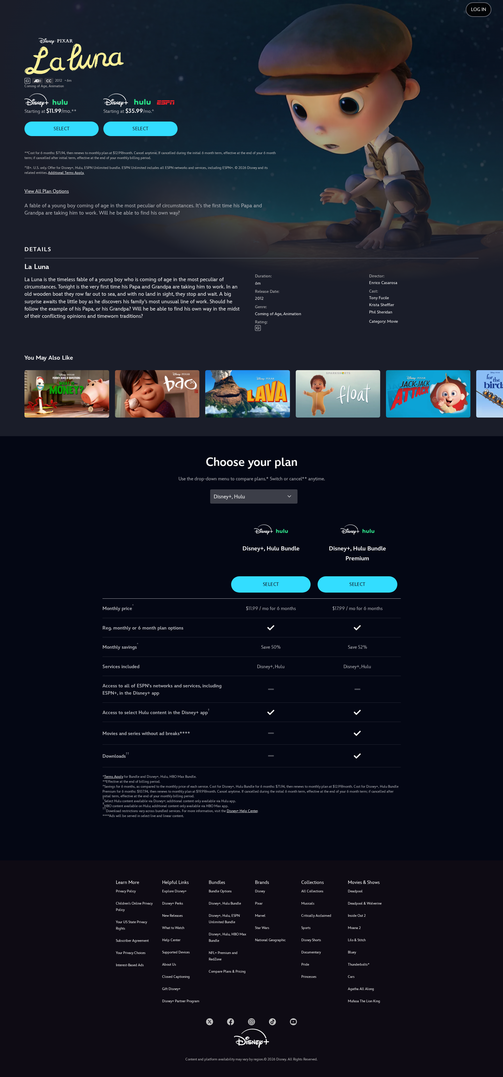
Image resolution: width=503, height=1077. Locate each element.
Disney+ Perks (172, 903)
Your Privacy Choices (131, 953)
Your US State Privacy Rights (131, 925)
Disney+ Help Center (242, 811)
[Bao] (157, 394)
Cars (351, 977)
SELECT (62, 128)
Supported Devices (176, 952)
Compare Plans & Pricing (227, 971)
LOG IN (478, 9)
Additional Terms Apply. (66, 173)
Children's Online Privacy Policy (134, 906)
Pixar (259, 903)
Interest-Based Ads (130, 965)
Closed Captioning (176, 977)
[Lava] (247, 394)
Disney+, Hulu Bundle (225, 903)
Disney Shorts (311, 940)
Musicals (307, 903)
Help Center (171, 940)
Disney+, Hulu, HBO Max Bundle (227, 937)
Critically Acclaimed (316, 916)
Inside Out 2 (357, 916)
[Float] (338, 394)
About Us (169, 964)
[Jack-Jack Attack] (428, 394)
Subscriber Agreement (132, 941)
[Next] (492, 393)
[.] (209, 1021)
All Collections (312, 891)
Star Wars (262, 928)
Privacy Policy (126, 891)
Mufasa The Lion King (364, 1001)
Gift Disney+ (171, 989)
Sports (306, 928)
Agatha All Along (361, 989)
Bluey (352, 952)
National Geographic (270, 940)
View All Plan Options (46, 191)
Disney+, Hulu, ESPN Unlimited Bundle (224, 919)
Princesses (308, 977)
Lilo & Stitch (357, 940)
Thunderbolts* (358, 964)
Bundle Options (220, 891)
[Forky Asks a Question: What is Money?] (66, 394)
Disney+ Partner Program (180, 1001)
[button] (181, 882)
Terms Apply (113, 777)
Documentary (311, 952)
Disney (260, 891)
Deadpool (355, 891)
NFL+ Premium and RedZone (223, 956)
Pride (305, 964)
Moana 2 (354, 928)
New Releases (172, 916)
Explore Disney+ (174, 891)
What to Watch (173, 928)
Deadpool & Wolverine (365, 903)
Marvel (260, 916)
